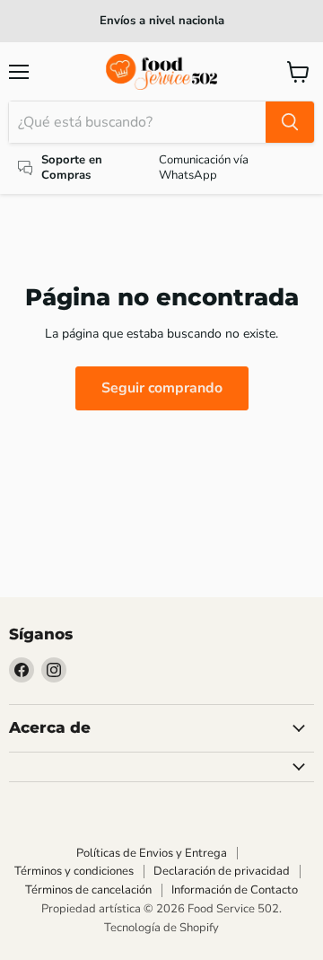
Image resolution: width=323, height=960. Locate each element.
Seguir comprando (162, 388)
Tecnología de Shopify (161, 928)
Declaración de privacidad (221, 871)
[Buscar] (290, 122)
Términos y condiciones (74, 871)
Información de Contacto (234, 890)
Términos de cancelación (88, 890)
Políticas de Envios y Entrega (151, 853)
